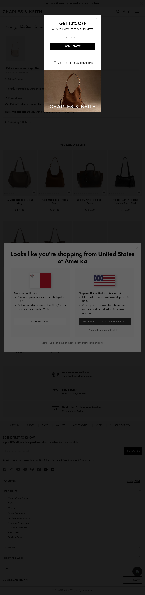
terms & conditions (82, 63)
